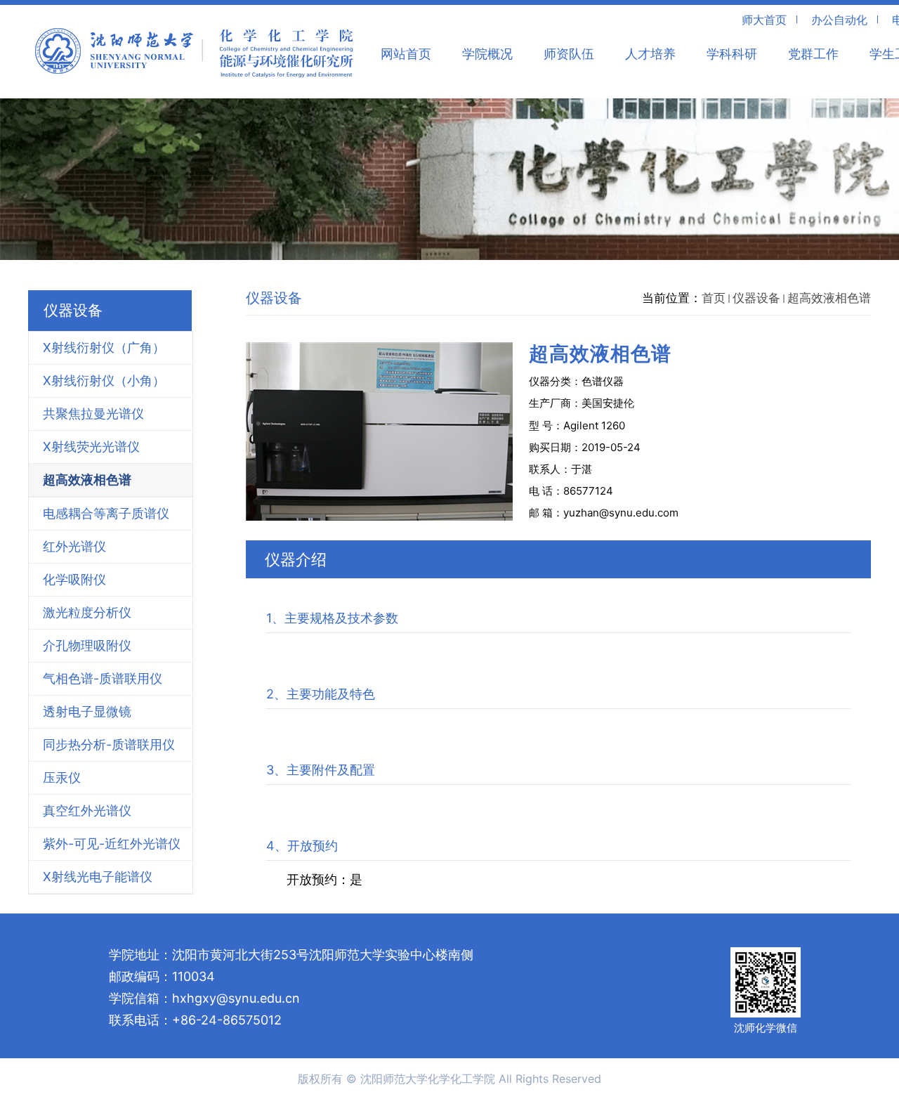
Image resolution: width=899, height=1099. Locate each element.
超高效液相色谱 (829, 298)
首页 (714, 298)
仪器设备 (756, 298)
